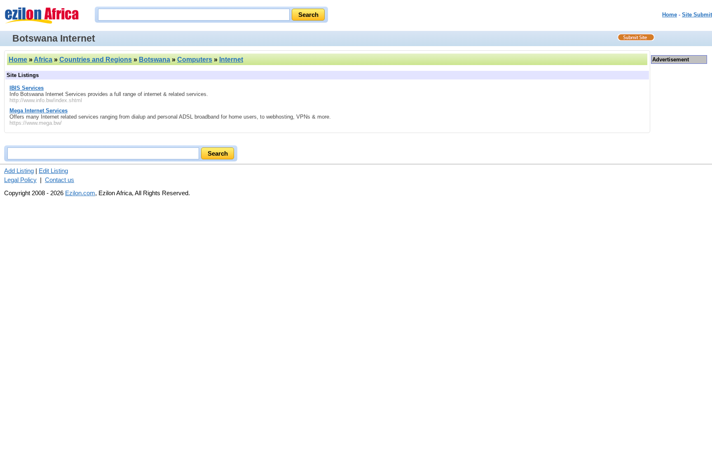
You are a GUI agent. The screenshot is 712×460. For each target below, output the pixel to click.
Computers (194, 59)
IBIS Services (26, 88)
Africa (43, 59)
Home (669, 15)
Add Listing (19, 170)
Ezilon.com (80, 192)
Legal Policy (20, 179)
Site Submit (697, 15)
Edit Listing (53, 170)
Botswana (154, 59)
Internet (231, 59)
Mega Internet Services (38, 110)
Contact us (59, 179)
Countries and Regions (95, 59)
